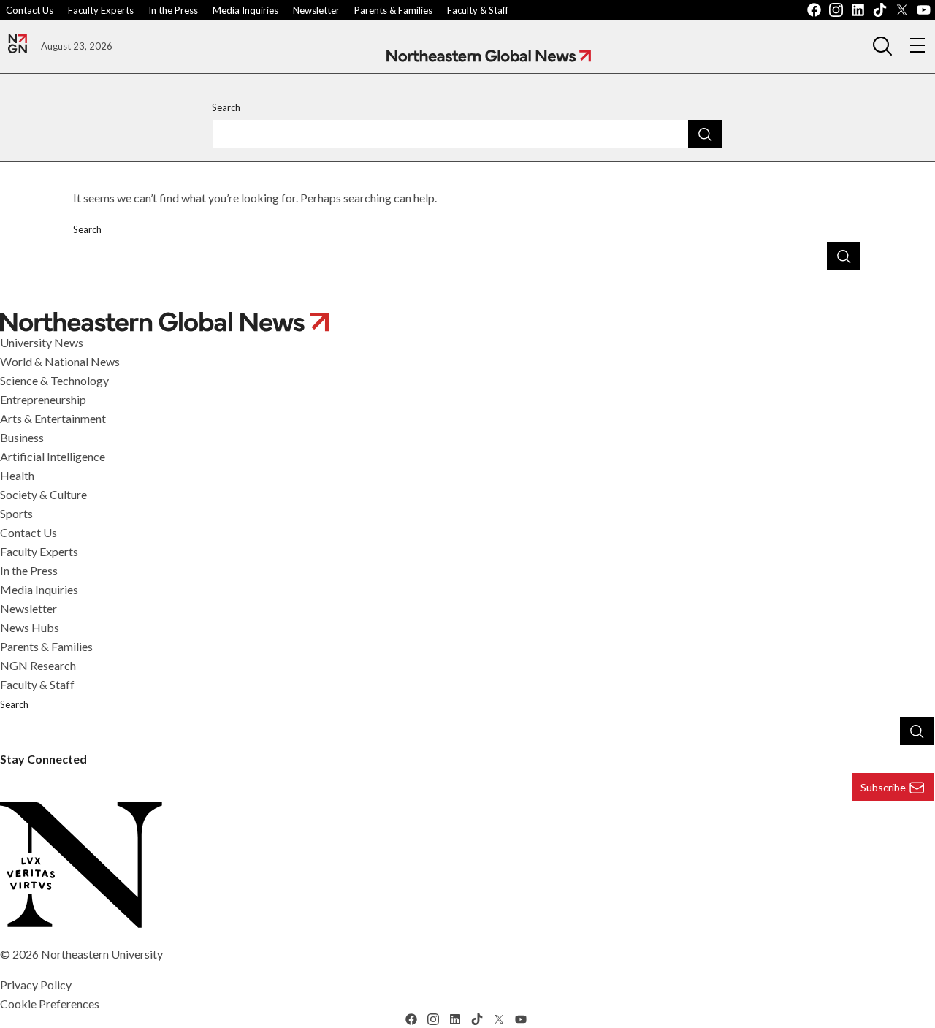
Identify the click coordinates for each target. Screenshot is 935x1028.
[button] (882, 45)
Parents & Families (393, 10)
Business (22, 437)
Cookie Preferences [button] (49, 1003)
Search (226, 107)
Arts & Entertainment (53, 418)
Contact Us (29, 10)
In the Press (173, 10)
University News (41, 342)
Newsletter (316, 10)
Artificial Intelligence (52, 456)
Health (17, 475)
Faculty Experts (101, 10)
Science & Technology (54, 380)
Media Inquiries (245, 10)
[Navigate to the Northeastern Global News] (17, 43)
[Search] (705, 134)
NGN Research (38, 665)
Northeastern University (102, 954)
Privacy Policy (36, 984)
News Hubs (29, 627)
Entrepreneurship (43, 399)
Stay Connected (43, 759)
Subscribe (883, 787)
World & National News (60, 361)
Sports (16, 513)
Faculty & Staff (477, 10)
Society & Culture (43, 494)
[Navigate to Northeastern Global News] (488, 56)
